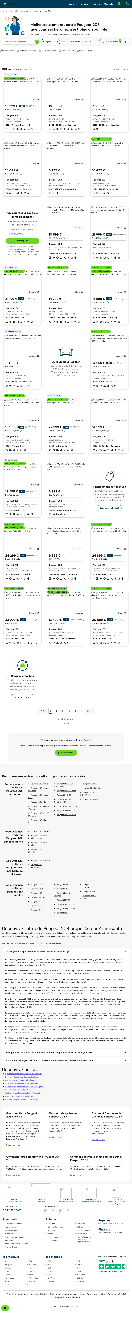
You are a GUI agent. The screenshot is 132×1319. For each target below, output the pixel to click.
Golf (79, 1268)
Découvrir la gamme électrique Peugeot (22, 1099)
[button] (57, 42)
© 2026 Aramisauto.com (66, 1306)
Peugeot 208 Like (89, 784)
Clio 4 (79, 1264)
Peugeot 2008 (37, 884)
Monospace (53, 1237)
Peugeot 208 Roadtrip (92, 788)
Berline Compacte (56, 1227)
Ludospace (52, 1240)
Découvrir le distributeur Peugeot (19, 1090)
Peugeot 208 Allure (39, 802)
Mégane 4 (81, 1274)
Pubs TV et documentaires (16, 1243)
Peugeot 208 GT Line (66, 810)
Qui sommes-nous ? (13, 1223)
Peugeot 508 (62, 889)
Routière (51, 1230)
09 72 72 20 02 (12, 1210)
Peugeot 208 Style (90, 799)
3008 (50, 1271)
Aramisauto (7, 11)
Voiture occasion (21, 11)
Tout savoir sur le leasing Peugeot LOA (21, 1083)
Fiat (30, 1261)
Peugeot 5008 (37, 901)
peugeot (34, 11)
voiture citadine (37, 1013)
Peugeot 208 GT (64, 795)
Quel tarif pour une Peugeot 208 (19, 1096)
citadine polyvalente (116, 933)
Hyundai (32, 1264)
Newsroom (9, 1240)
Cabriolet (81, 1227)
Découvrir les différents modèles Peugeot (23, 1077)
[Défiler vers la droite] (96, 41)
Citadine (51, 1223)
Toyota (32, 1281)
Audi (7, 1281)
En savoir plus (13, 1145)
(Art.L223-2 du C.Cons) (27, 254)
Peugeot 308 (36, 893)
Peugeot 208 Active (39, 784)
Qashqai (80, 1281)
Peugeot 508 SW (64, 884)
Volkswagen (10, 1278)
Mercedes (33, 1278)
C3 (49, 1274)
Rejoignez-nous (11, 1230)
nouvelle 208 (118, 1015)
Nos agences (10, 1227)
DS (30, 1284)
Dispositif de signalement (67, 1297)
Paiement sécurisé (117, 1294)
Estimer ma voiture (23, 697)
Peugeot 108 (36, 910)
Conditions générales (17, 1294)
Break (50, 1233)
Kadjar (80, 1271)
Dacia (7, 1274)
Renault (8, 1261)
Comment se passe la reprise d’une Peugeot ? (24, 1086)
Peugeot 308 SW (38, 897)
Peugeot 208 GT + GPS (67, 806)
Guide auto (82, 1233)
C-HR (79, 1261)
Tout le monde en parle (15, 1237)
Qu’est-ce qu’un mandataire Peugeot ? (22, 1080)
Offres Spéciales (84, 1230)
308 (49, 1268)
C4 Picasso (52, 1278)
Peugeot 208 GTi (76, 1004)
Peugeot (34, 933)
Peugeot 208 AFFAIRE (66, 904)
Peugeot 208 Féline (24, 999)
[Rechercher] (37, 42)
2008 (50, 1264)
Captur (51, 1281)
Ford (31, 1271)
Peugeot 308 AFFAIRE (66, 908)
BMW (31, 1274)
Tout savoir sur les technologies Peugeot (22, 1093)
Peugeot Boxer (88, 891)
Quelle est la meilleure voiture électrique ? (23, 1074)
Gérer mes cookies (96, 1294)
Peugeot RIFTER (63, 900)
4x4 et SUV (82, 1223)
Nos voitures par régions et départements (84, 1239)
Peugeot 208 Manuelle (40, 860)
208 (49, 1261)
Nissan (8, 1284)
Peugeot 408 (36, 906)
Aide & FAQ (10, 1233)
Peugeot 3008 (37, 889)
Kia (30, 1268)
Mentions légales (39, 1294)
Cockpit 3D (25, 1018)
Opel (7, 1271)
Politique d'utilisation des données (67, 1294)
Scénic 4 (80, 1278)
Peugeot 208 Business (66, 791)
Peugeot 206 (62, 913)
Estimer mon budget (109, 508)
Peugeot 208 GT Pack (66, 815)
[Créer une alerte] (5, 1308)
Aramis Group (11, 1247)
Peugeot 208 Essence (40, 831)
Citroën (8, 1268)
